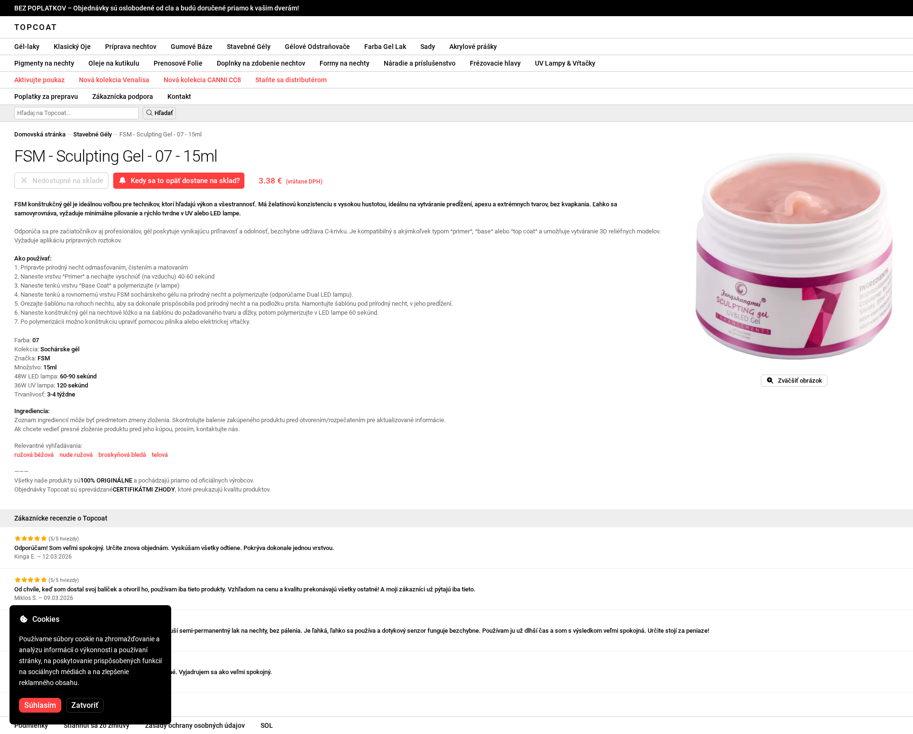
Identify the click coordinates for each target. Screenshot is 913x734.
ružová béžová (34, 454)
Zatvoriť (84, 705)
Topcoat (35, 27)
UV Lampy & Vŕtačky (565, 63)
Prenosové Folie (178, 63)
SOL (267, 725)
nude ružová (76, 454)
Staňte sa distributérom (291, 80)
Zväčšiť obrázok (798, 380)
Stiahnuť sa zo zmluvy (96, 725)
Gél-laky (26, 46)
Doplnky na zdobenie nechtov (261, 63)
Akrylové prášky (473, 46)
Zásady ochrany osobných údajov (195, 725)
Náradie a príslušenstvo (420, 63)
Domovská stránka (40, 134)
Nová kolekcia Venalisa (114, 80)
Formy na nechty (344, 63)
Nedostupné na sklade (66, 180)
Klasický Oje (72, 46)
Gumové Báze (192, 46)
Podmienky (31, 725)
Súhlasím (40, 705)
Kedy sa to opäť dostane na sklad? (183, 180)
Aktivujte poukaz (39, 80)
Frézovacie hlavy (495, 63)
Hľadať (163, 112)
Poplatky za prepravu (46, 96)
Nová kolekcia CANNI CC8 (202, 80)
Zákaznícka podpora (122, 96)
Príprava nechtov (130, 46)
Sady (427, 46)
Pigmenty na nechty (44, 63)
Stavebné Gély (249, 46)
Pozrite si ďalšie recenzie (50, 701)
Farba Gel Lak (385, 46)
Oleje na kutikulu (113, 63)
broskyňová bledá (122, 454)
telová (160, 454)
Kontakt (179, 96)
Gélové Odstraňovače (317, 46)
